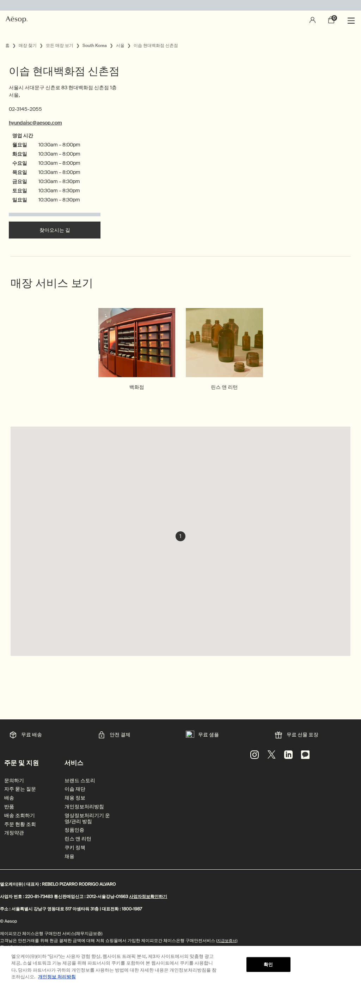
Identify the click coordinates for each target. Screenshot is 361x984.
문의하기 (14, 781)
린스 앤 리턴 (78, 839)
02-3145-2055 (25, 109)
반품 (9, 807)
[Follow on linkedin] (288, 754)
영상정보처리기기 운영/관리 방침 (87, 819)
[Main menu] (352, 20)
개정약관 (14, 833)
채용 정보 (75, 798)
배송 (9, 798)
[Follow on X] (271, 754)
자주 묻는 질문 (20, 789)
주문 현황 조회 (20, 824)
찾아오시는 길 (54, 230)
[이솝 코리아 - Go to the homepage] (16, 20)
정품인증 (74, 830)
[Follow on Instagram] (254, 754)
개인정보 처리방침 (57, 977)
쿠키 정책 (75, 848)
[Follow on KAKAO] (305, 754)
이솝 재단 (75, 789)
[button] (180, 536)
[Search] (293, 19)
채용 (69, 856)
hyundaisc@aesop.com (35, 123)
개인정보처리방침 (84, 807)
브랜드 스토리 (80, 781)
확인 (268, 964)
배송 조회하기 (19, 816)
